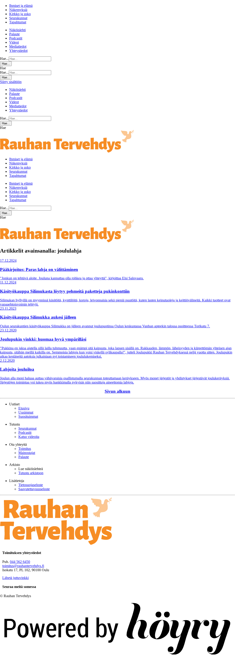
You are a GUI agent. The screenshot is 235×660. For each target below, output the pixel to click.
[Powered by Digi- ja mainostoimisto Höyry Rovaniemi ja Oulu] (117, 658)
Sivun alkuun (117, 391)
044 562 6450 (20, 562)
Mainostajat (26, 453)
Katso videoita (28, 437)
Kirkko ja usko (20, 14)
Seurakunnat (18, 18)
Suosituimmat (28, 416)
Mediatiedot (17, 46)
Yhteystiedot (18, 51)
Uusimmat (25, 412)
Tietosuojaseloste (30, 485)
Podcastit (15, 38)
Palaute (14, 34)
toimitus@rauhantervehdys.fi (23, 566)
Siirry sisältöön (11, 82)
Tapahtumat (17, 22)
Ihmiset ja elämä (21, 6)
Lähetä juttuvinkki (15, 578)
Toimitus (24, 449)
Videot (14, 42)
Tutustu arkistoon (30, 473)
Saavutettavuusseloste (34, 489)
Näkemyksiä (18, 10)
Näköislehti (17, 30)
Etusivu (23, 408)
